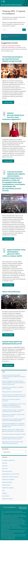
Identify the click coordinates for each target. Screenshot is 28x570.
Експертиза (4, 465)
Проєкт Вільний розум (11, 292)
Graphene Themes (11, 538)
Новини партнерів (6, 485)
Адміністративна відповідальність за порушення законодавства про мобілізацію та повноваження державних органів (13, 425)
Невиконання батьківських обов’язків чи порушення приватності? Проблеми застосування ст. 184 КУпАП (13, 376)
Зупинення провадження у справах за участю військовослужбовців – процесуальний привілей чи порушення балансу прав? (14, 382)
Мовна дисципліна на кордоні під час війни (12, 391)
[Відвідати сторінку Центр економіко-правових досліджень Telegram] (4, 1)
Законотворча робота (7, 471)
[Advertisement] (14, 555)
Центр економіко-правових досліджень (11, 4)
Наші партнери (23, 508)
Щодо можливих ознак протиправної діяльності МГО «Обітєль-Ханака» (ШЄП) (13, 253)
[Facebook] (1, 1)
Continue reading (8, 102)
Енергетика (4, 468)
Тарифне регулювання (7, 498)
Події (3, 490)
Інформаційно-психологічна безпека (10, 474)
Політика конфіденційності (10, 507)
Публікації (4, 493)
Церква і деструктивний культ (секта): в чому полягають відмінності (13, 116)
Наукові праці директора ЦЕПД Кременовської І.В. (12, 343)
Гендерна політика (22, 507)
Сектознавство (5, 495)
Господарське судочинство (8, 460)
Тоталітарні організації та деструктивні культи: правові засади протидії (12, 59)
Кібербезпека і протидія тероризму (10, 476)
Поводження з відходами (8, 487)
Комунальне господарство (8, 479)
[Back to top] (25, 567)
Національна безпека (7, 482)
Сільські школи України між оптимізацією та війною (14, 434)
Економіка (4, 463)
